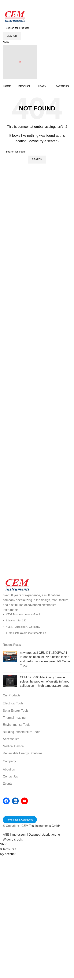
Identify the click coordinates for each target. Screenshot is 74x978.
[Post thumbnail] (10, 660)
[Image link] (17, 585)
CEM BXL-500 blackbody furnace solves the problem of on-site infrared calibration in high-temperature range (44, 681)
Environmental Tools (16, 724)
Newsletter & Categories (19, 819)
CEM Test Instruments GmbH (40, 825)
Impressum (19, 834)
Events (7, 783)
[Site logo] (15, 16)
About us (9, 769)
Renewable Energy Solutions (22, 753)
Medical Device (13, 746)
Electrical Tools (13, 703)
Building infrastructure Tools (21, 732)
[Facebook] (6, 801)
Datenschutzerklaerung (45, 834)
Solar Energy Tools (15, 710)
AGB (6, 834)
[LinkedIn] (15, 801)
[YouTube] (24, 801)
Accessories (11, 739)
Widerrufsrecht (12, 839)
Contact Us (10, 776)
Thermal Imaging (14, 717)
